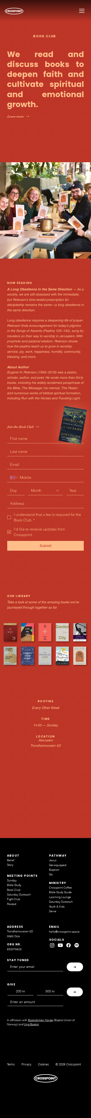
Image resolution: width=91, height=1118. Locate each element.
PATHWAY (58, 856)
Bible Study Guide (60, 892)
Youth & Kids (57, 906)
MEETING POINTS (22, 876)
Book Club (13, 890)
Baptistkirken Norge (40, 1020)
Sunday (12, 880)
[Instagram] (52, 945)
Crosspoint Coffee (60, 887)
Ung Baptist (31, 1024)
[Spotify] (77, 945)
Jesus (52, 860)
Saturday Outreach (19, 894)
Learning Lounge (60, 897)
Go (51, 874)
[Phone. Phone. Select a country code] (14, 477)
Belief (10, 860)
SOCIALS (56, 940)
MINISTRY (57, 883)
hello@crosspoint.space (64, 931)
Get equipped (57, 865)
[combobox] (45, 490)
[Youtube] (60, 945)
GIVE (11, 984)
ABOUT (13, 856)
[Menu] (82, 11)
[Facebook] (68, 945)
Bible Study (14, 885)
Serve (52, 911)
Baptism (54, 869)
